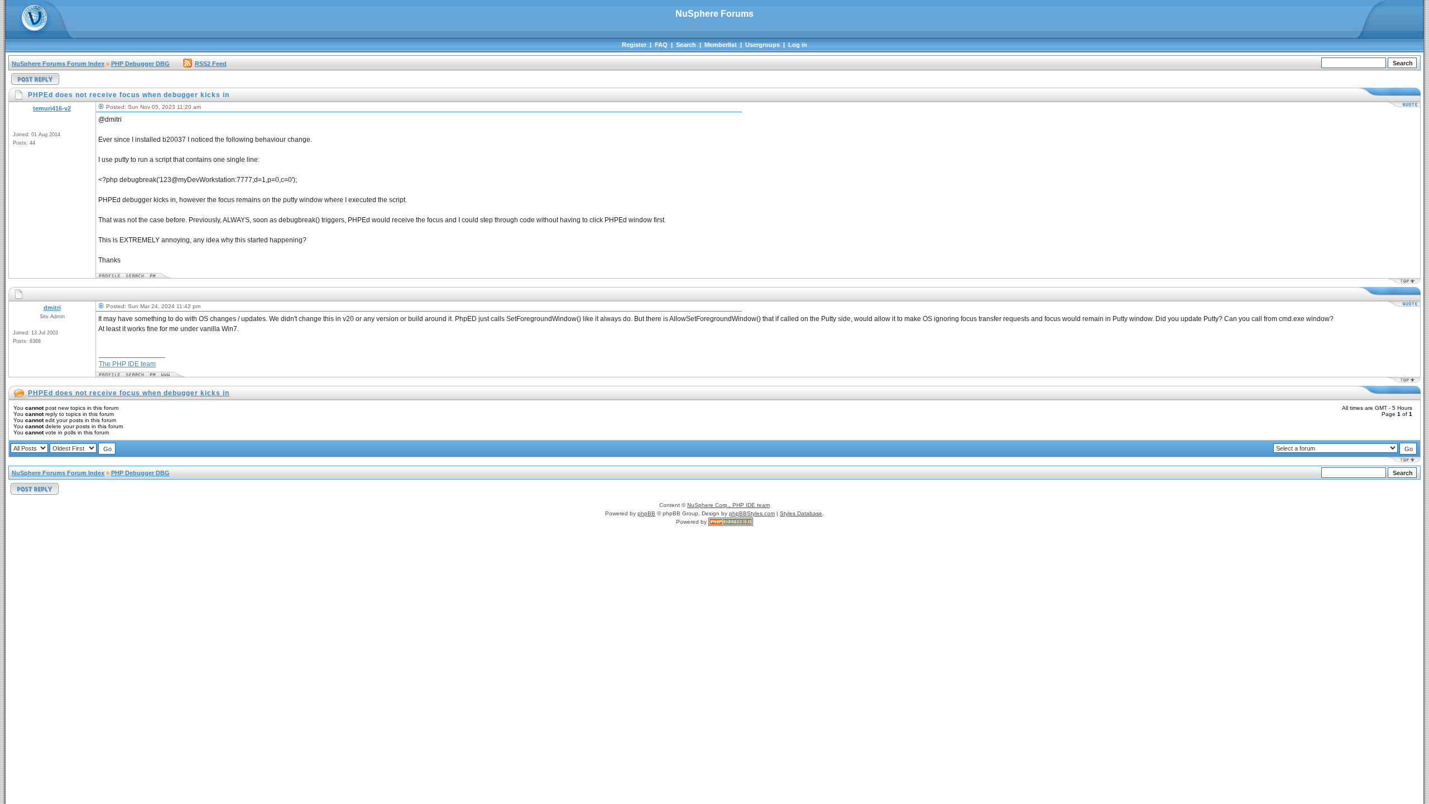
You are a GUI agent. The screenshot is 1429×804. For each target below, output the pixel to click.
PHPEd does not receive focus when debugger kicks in (128, 393)
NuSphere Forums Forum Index (58, 63)
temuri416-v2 (52, 108)
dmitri (52, 307)
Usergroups (762, 44)
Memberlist (720, 44)
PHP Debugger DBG (140, 63)
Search (686, 44)
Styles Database (801, 513)
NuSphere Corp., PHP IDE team (728, 505)
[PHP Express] (730, 522)
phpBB (646, 513)
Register (634, 44)
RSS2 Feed (211, 63)
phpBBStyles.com (752, 513)
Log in (797, 44)
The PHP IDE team (127, 364)
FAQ (661, 44)
